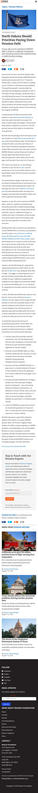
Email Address (12, 490)
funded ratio (12, 271)
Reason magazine (8, 733)
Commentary (8, 32)
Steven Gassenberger (11, 612)
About (4, 712)
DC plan (22, 167)
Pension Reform (16, 7)
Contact (4, 715)
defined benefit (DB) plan (22, 117)
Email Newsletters (8, 721)
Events (4, 724)
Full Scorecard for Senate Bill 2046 (14, 446)
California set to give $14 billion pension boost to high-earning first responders (18, 554)
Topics (4, 7)
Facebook (7, 671)
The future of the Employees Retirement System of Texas (15, 640)
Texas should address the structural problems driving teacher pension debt (18, 598)
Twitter (6, 674)
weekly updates (10, 692)
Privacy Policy (6, 769)
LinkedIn (7, 677)
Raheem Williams (9, 515)
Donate (4, 718)
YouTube (7, 680)
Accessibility (6, 772)
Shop (3, 736)
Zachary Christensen (11, 569)
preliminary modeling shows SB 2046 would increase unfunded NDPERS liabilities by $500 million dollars (17, 236)
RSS (5, 683)
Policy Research (7, 730)
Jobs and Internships (9, 727)
